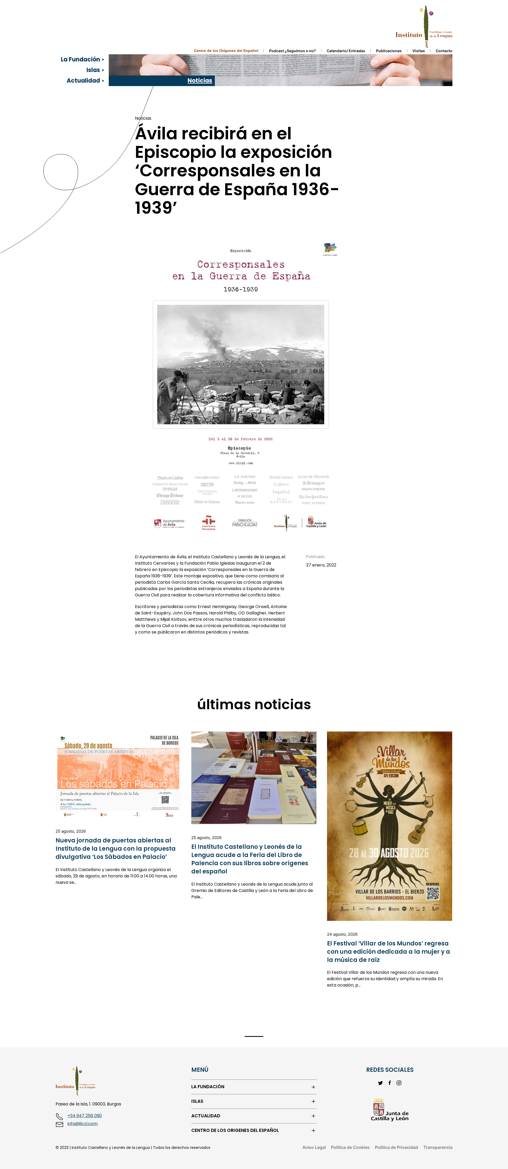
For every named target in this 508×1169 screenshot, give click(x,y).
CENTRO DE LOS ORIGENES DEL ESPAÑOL (235, 1130)
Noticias (200, 81)
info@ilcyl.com (82, 1124)
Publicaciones (389, 50)
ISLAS (197, 1101)
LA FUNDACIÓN (207, 1087)
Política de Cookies (350, 1147)
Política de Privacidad (396, 1147)
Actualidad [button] (83, 81)
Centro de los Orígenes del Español (226, 50)
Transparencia (437, 1147)
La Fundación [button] (80, 59)
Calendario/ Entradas (346, 50)
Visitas (418, 50)
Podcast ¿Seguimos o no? (292, 50)
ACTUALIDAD (205, 1116)
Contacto (444, 50)
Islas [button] (93, 70)
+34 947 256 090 (84, 1116)
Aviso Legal (314, 1147)
